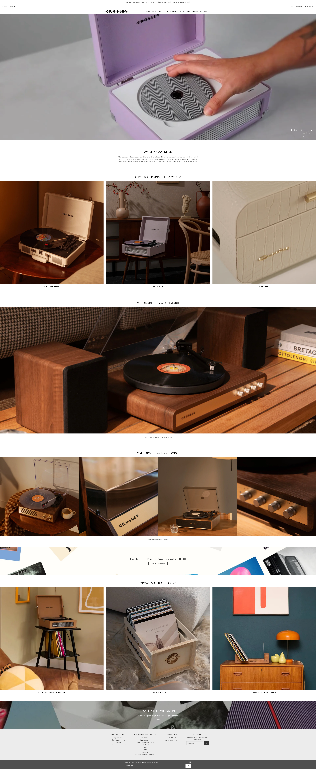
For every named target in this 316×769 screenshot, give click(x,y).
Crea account (298, 6)
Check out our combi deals (158, 563)
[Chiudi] (190, 762)
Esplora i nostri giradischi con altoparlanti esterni (158, 437)
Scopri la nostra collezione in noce (158, 539)
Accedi (291, 6)
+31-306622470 (171, 738)
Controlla (158, 719)
